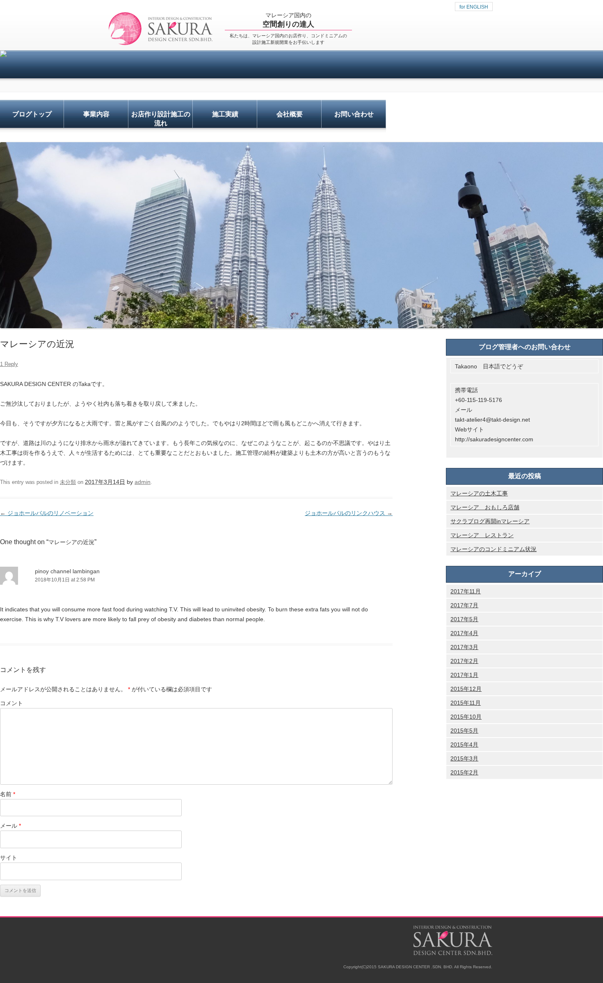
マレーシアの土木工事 (479, 493)
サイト (8, 857)
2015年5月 (464, 730)
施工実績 (225, 114)
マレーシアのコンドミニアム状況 (493, 549)
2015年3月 (464, 758)
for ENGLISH (473, 7)
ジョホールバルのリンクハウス (349, 513)
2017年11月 (465, 591)
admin (143, 482)
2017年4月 (464, 633)
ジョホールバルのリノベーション (47, 513)
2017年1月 (464, 675)
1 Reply (9, 364)
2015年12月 (466, 689)
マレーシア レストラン (482, 535)
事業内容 (96, 114)
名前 (7, 794)
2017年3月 (464, 647)
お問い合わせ (354, 114)
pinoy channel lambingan (67, 571)
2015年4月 (464, 744)
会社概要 (289, 114)
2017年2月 (464, 661)
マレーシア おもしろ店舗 (484, 507)
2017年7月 (464, 605)
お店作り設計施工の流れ (160, 119)
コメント (11, 703)
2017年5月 (464, 619)
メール (10, 825)
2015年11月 (465, 702)
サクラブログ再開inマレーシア (490, 521)
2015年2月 (464, 772)
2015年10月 (466, 716)
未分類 (68, 482)
